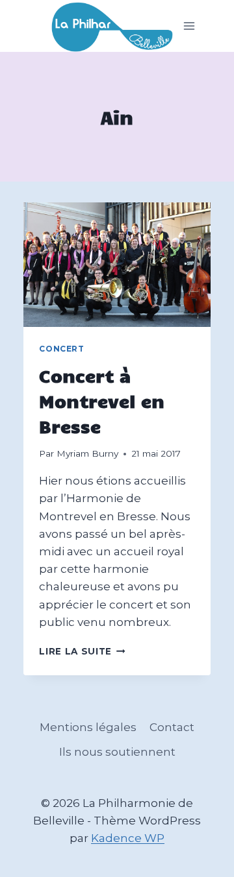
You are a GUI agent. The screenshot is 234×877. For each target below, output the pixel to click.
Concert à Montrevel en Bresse (101, 401)
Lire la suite (82, 651)
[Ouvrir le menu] (189, 26)
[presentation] (116, 264)
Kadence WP (127, 838)
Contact (172, 727)
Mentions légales (88, 727)
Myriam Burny (87, 453)
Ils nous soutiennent (117, 751)
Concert (61, 349)
